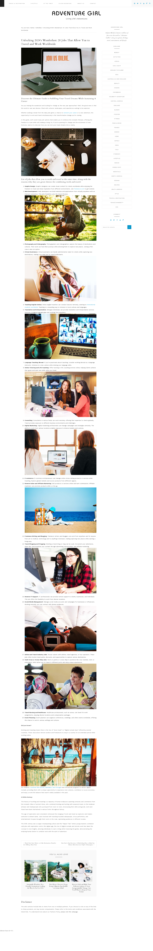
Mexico (116, 162)
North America (117, 176)
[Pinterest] (117, 220)
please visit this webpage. (69, 912)
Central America (117, 101)
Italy (117, 149)
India (117, 145)
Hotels (116, 140)
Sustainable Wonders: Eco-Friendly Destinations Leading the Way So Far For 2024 (35, 886)
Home (117, 136)
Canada (117, 87)
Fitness (117, 118)
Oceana (117, 180)
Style (117, 193)
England (117, 105)
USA (117, 207)
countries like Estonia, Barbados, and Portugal (45, 787)
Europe (117, 110)
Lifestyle (117, 158)
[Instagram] (111, 220)
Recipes (117, 185)
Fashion (117, 114)
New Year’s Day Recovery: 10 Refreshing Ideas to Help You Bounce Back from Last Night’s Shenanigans (77, 844)
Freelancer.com (79, 189)
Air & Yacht (117, 65)
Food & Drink (116, 123)
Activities (116, 57)
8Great (116, 52)
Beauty (117, 83)
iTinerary (116, 154)
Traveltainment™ (116, 202)
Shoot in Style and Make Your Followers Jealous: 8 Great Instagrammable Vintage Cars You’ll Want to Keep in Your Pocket (81, 888)
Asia (116, 74)
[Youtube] (120, 220)
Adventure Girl (76, 15)
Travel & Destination (117, 198)
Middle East (117, 167)
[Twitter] (114, 220)
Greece (116, 132)
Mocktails (117, 171)
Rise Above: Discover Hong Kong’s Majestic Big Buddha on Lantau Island (58, 886)
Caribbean (117, 92)
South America (117, 189)
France (116, 127)
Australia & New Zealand (117, 79)
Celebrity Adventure (117, 96)
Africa (117, 61)
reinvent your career (70, 112)
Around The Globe (117, 70)
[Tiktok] (123, 220)
